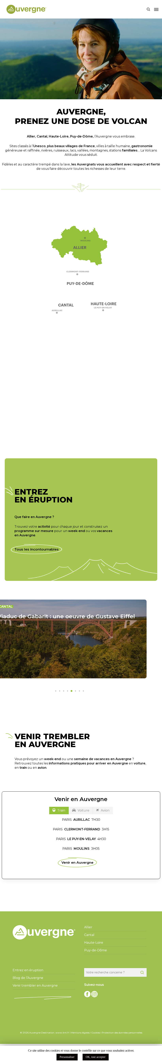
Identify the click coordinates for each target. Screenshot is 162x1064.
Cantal (42, 136)
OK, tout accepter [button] (95, 1057)
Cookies (95, 1032)
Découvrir (77, 419)
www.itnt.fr (62, 1032)
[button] (156, 9)
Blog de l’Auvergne (28, 978)
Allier (31, 136)
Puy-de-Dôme (81, 136)
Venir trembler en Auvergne (35, 985)
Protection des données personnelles (122, 1032)
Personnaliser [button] (67, 1057)
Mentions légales (80, 1032)
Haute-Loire (59, 136)
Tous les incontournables (36, 549)
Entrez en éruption (28, 970)
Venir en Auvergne (77, 862)
